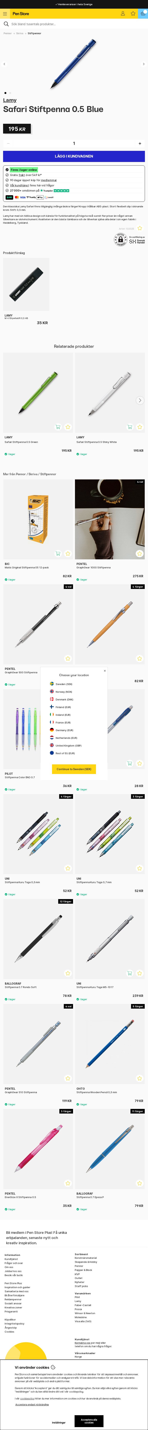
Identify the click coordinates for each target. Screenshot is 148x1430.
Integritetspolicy (14, 1323)
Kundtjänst (11, 1259)
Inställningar (59, 1422)
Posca (78, 1309)
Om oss (9, 1267)
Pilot (77, 1297)
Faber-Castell (83, 1305)
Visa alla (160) (83, 1321)
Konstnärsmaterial (86, 1257)
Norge (78, 1356)
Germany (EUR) (64, 730)
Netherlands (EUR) (66, 737)
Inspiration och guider (17, 1287)
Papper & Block (83, 1269)
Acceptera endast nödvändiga (32, 1404)
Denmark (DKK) (64, 699)
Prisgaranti (11, 1311)
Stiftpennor (34, 33)
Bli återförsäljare (14, 1295)
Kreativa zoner (13, 1307)
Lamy (9, 100)
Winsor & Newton (85, 1313)
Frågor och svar (14, 1263)
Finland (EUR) (63, 707)
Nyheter (79, 1282)
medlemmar (49, 180)
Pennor (8, 33)
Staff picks (81, 1286)
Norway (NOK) (64, 691)
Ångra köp (11, 1327)
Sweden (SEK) (64, 684)
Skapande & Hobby (86, 1261)
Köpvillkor (10, 1319)
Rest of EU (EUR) (65, 753)
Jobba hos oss (13, 1271)
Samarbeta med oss (17, 1291)
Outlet (78, 1278)
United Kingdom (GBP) (69, 745)
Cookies (9, 1331)
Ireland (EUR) (63, 714)
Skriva (19, 33)
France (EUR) (63, 722)
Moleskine (81, 1317)
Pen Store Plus (13, 1283)
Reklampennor (13, 1299)
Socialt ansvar (13, 1303)
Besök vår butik (14, 1275)
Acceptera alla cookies (89, 1421)
